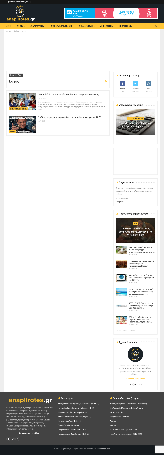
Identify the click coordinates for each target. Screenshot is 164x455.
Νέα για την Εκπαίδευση (119, 417)
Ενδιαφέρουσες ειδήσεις (19, 109)
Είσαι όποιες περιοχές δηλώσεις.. (124, 430)
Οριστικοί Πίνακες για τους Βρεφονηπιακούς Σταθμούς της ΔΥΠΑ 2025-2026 (135, 231)
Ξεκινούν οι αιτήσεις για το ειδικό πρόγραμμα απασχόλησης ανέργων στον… (142, 249)
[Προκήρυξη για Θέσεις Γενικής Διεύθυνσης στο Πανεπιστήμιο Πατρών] (121, 264)
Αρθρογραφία (38, 26)
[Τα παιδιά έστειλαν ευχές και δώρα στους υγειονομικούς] (22, 101)
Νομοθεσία (108, 26)
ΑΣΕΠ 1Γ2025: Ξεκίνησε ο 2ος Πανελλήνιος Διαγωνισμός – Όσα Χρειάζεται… (141, 305)
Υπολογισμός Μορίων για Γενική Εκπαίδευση (128, 404)
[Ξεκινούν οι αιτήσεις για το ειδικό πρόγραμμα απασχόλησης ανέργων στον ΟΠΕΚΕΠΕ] (121, 250)
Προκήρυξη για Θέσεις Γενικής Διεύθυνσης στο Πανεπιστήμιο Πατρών (142, 263)
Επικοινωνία (127, 26)
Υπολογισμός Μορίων (135, 118)
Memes (12, 131)
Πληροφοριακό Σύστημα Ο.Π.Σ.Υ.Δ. (72, 430)
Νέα (21, 26)
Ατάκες (113, 421)
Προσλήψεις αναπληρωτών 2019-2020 (126, 434)
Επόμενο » (120, 202)
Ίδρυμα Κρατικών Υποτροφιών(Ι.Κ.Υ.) (73, 412)
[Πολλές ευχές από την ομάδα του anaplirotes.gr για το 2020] (22, 124)
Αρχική (9, 26)
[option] (135, 123)
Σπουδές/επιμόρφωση (62, 26)
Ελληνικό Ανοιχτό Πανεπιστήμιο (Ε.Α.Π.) (74, 417)
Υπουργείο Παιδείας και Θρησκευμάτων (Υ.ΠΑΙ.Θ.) (78, 404)
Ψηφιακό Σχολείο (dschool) (69, 421)
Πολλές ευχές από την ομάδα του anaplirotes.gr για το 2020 (69, 117)
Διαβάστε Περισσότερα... (135, 379)
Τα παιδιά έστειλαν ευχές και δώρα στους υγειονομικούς (68, 94)
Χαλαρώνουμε (87, 26)
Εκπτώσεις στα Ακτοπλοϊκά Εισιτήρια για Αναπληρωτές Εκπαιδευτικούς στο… (141, 291)
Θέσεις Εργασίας (117, 412)
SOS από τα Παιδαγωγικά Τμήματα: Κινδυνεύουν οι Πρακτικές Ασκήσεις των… (140, 319)
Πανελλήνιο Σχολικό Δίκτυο (69, 425)
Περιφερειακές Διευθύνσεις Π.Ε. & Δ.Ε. (74, 434)
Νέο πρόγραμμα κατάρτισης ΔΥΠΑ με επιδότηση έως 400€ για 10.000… (141, 277)
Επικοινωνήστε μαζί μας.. (30, 433)
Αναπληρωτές (104, 449)
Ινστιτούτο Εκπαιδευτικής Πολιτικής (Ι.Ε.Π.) (76, 408)
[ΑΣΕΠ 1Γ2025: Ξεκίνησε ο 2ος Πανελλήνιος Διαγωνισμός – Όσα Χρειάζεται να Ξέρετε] (121, 306)
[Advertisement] (82, 52)
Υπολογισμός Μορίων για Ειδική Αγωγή (126, 408)
